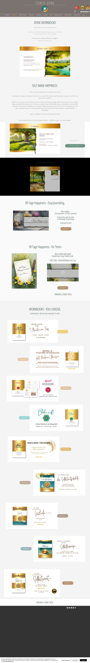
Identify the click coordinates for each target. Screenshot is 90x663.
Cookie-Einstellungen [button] (65, 660)
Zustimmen (83, 660)
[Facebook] (83, 11)
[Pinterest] (87, 11)
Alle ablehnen (75, 660)
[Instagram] (81, 11)
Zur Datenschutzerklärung (8, 661)
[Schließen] (88, 660)
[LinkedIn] (85, 11)
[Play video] (45, 179)
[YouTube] (89, 11)
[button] (75, 11)
